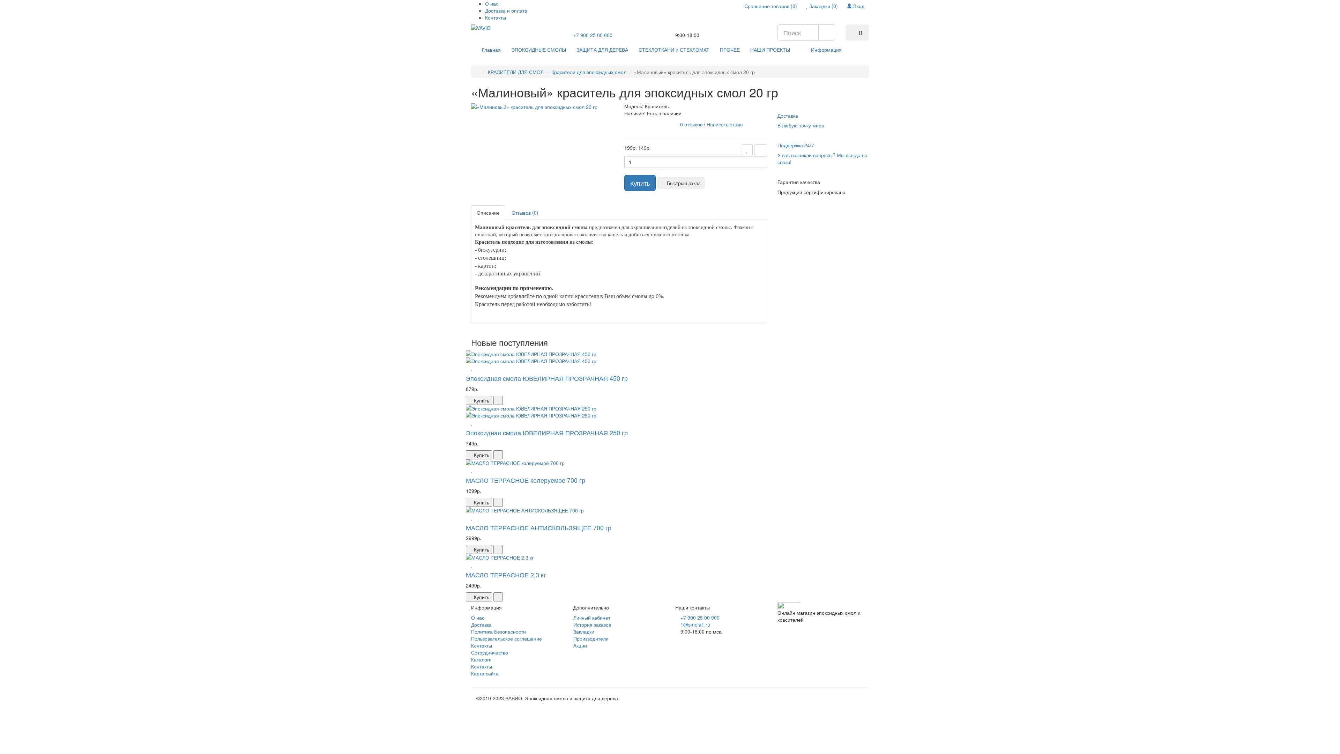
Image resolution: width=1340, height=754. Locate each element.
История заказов (592, 624)
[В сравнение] (760, 150)
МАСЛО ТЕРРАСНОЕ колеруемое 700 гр (525, 480)
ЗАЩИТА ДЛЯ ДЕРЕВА (602, 49)
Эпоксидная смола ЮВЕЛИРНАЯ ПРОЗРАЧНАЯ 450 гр (547, 378)
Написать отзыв (725, 123)
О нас (491, 3)
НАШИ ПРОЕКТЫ (770, 49)
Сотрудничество (489, 652)
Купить (640, 182)
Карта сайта (485, 673)
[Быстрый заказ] (498, 400)
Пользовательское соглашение (506, 638)
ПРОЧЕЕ (730, 49)
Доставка (481, 624)
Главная (491, 49)
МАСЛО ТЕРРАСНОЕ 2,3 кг (506, 574)
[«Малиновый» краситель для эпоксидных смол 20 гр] (534, 106)
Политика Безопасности (498, 631)
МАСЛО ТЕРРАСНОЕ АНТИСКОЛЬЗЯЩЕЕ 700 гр (538, 527)
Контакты (495, 17)
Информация (826, 49)
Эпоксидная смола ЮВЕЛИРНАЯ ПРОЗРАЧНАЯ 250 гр (547, 432)
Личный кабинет (591, 617)
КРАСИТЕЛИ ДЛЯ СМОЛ (516, 71)
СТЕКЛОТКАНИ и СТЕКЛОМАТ (674, 49)
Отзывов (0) (525, 212)
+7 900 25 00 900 (700, 617)
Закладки (583, 631)
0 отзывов (691, 123)
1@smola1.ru (695, 624)
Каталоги (481, 659)
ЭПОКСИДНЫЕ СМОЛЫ (538, 49)
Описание (488, 212)
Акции (580, 645)
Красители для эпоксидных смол (588, 71)
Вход (858, 5)
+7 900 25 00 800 (592, 34)
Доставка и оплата (506, 10)
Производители (591, 638)
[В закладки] (747, 150)
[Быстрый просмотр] (468, 367)
